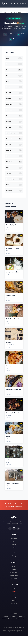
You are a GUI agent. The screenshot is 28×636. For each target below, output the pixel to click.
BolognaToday (11, 618)
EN (14, 3)
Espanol (14, 594)
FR (20, 3)
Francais (14, 597)
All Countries (14, 538)
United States (14, 553)
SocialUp (24, 618)
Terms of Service (14, 575)
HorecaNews (20, 616)
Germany (14, 550)
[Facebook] (10, 528)
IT (11, 3)
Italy (14, 541)
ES (17, 3)
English (14, 591)
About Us (14, 566)
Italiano (14, 588)
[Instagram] (14, 528)
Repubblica (6, 616)
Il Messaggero (13, 616)
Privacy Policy (14, 572)
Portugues (14, 603)
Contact (14, 569)
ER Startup (18, 618)
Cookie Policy (14, 578)
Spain (14, 547)
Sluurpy (14, 556)
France (14, 544)
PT (25, 3)
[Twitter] (18, 528)
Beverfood (4, 618)
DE (23, 3)
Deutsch (14, 600)
